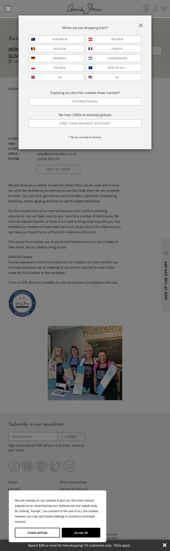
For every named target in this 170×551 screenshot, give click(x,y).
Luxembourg (117, 58)
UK (60, 77)
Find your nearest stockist (85, 123)
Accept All (81, 533)
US (117, 77)
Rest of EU (117, 68)
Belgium (60, 49)
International (85, 101)
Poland (60, 68)
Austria (117, 39)
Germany (60, 58)
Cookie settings (37, 533)
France (117, 49)
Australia (60, 39)
